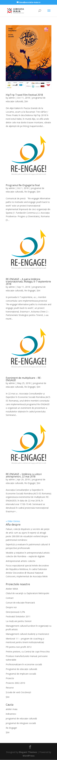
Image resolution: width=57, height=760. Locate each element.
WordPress (29, 755)
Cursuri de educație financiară (20, 602)
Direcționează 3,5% (15, 612)
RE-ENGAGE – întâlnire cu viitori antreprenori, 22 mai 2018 (24, 475)
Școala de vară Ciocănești (18, 692)
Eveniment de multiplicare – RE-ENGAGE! (23, 379)
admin (12, 97)
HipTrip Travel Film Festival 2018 (24, 94)
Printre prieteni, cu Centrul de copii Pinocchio (28, 651)
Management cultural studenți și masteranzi (27, 634)
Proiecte (10, 678)
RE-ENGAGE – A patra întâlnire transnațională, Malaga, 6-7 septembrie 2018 (28, 281)
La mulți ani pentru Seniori (18, 621)
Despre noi (11, 607)
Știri (26, 101)
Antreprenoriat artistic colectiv (20, 561)
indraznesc (11, 713)
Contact (10, 597)
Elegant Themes (28, 752)
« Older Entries (13, 521)
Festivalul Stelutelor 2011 (18, 616)
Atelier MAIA (12, 588)
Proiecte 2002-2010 (15, 682)
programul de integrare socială (21, 723)
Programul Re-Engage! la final (23, 185)
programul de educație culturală (21, 718)
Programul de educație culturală (22, 669)
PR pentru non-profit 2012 (18, 646)
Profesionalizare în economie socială (24, 664)
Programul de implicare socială (21, 673)
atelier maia (11, 709)
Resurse (10, 687)
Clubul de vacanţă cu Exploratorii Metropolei (27, 593)
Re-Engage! (29, 191)
